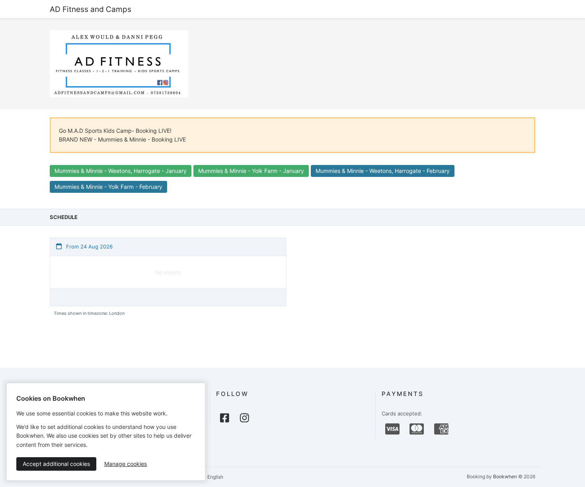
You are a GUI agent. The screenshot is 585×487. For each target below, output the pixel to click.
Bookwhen (505, 476)
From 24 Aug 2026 (88, 246)
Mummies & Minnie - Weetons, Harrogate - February (383, 170)
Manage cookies (125, 463)
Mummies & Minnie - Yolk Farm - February (108, 186)
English (214, 477)
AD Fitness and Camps (90, 9)
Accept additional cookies (56, 463)
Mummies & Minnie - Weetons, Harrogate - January (121, 170)
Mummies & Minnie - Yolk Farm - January (251, 170)
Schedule (64, 217)
